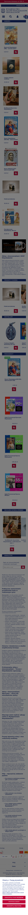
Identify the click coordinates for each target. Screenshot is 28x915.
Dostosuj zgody (14, 901)
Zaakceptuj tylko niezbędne (14, 897)
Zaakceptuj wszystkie (14, 906)
